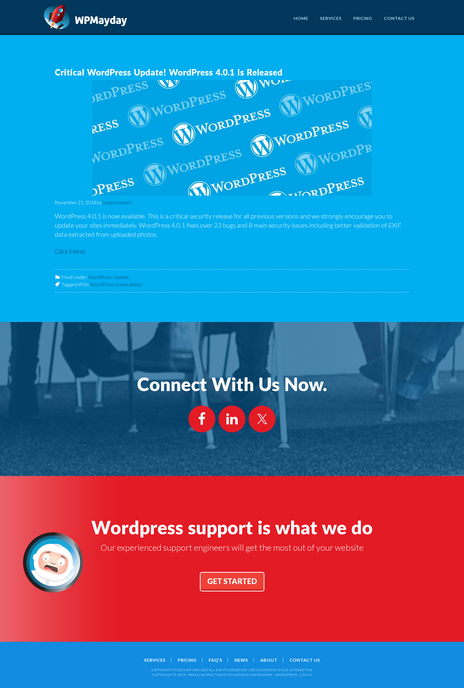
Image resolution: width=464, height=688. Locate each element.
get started (232, 581)
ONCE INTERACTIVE (295, 670)
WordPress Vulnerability (116, 284)
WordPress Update (108, 277)
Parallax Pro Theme (208, 675)
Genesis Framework (253, 675)
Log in (306, 675)
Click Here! (70, 251)
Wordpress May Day (85, 17)
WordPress (286, 675)
